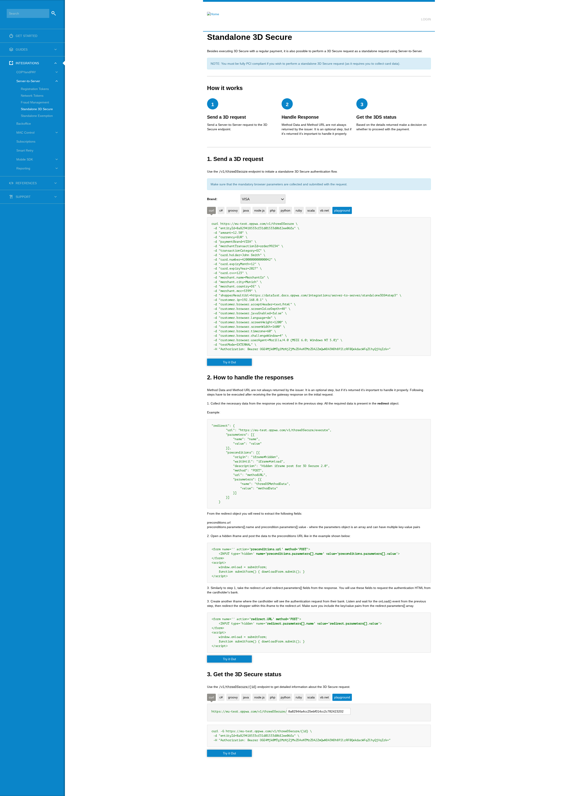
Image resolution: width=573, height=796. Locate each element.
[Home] (211, 11)
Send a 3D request (226, 117)
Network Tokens (32, 95)
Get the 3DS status (376, 117)
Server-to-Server (28, 81)
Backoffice (23, 123)
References (26, 183)
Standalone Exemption (37, 116)
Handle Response (300, 117)
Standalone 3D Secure (37, 109)
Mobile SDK (24, 159)
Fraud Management (35, 102)
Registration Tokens (35, 89)
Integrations (27, 63)
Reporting (23, 168)
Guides (22, 49)
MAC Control (25, 132)
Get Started (26, 36)
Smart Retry (24, 150)
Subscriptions (25, 141)
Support (23, 197)
